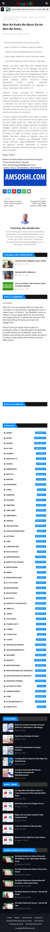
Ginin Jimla (22, 515)
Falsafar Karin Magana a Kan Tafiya (30, 261)
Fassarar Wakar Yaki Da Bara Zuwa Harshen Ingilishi (30, 284)
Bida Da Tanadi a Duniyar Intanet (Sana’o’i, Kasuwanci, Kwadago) (30, 726)
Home (5, 17)
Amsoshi (31, 928)
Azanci (22, 464)
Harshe (22, 520)
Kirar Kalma (22, 567)
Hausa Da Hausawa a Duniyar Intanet (28, 748)
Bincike (22, 479)
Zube (22, 696)
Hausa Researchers (22, 531)
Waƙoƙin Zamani (22, 681)
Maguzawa (22, 593)
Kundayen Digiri (22, 577)
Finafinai (22, 505)
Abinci (22, 433)
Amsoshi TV (22, 458)
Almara (22, 453)
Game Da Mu (27, 917)
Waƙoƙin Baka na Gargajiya (22, 670)
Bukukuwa (22, 484)
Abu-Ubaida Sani (11, 34)
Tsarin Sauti (22, 624)
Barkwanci (22, 469)
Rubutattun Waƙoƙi (22, 603)
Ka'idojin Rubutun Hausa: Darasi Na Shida (31, 870)
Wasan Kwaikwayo (22, 650)
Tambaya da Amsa (16, 924)
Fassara (22, 500)
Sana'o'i (22, 608)
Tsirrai (22, 629)
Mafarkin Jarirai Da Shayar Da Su (29, 803)
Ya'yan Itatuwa (22, 686)
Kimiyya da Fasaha (22, 562)
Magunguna (22, 588)
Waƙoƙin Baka (22, 665)
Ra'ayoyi (22, 598)
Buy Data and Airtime (34, 924)
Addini (22, 443)
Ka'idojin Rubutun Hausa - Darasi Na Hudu (31, 892)
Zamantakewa (22, 691)
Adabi (22, 438)
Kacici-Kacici (22, 551)
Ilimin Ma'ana (22, 546)
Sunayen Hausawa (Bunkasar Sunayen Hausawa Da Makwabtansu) (28, 772)
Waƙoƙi (22, 660)
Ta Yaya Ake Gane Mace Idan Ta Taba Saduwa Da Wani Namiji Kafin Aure (30, 793)
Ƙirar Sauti (22, 707)
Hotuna (22, 536)
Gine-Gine (22, 510)
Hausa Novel (22, 526)
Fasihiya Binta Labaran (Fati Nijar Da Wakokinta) (31, 759)
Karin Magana (22, 557)
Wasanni (22, 655)
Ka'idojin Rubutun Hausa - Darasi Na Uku (31, 904)
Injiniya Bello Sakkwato (25, 272)
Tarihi (22, 613)
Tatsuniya (22, 619)
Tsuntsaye (22, 634)
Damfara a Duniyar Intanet (27, 736)
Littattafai (22, 582)
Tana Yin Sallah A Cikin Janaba (28, 826)
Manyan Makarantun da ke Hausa (19, 921)
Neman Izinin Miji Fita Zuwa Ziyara (30, 837)
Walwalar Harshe (22, 645)
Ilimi (22, 541)
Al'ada (22, 448)
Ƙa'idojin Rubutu (22, 701)
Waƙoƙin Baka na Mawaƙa (18, 17)
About (17, 917)
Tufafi (22, 639)
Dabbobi (22, 495)
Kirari (22, 572)
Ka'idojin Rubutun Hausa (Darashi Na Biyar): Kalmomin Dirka (30, 881)
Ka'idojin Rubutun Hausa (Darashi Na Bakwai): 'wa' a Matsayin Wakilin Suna (30, 858)
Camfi (22, 489)
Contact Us (38, 917)
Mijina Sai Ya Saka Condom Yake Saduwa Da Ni (29, 816)
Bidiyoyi (22, 474)
